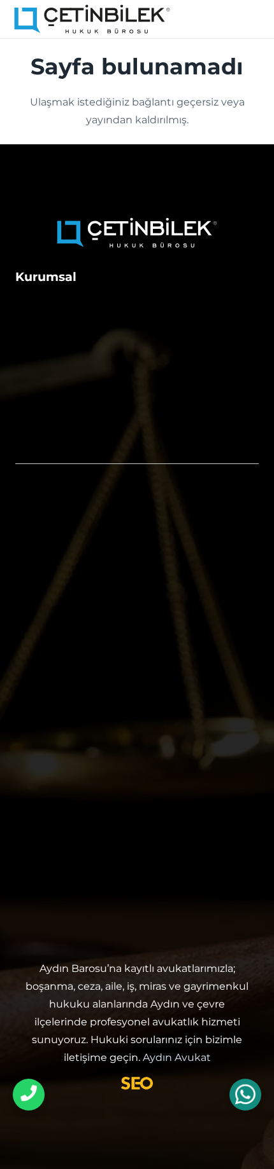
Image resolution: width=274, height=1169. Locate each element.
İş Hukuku (45, 623)
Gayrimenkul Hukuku (80, 572)
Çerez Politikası (60, 444)
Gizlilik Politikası (63, 416)
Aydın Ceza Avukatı (73, 699)
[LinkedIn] (151, 899)
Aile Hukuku (52, 521)
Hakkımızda (51, 304)
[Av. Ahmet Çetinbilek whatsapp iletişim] (245, 1095)
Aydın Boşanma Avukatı (87, 673)
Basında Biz (50, 360)
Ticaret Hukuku (61, 648)
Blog (29, 388)
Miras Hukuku (57, 597)
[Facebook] (122, 899)
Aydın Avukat (177, 1057)
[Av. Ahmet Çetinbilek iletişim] (29, 1094)
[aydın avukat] (92, 19)
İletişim (37, 332)
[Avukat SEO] (136, 1083)
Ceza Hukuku (55, 546)
